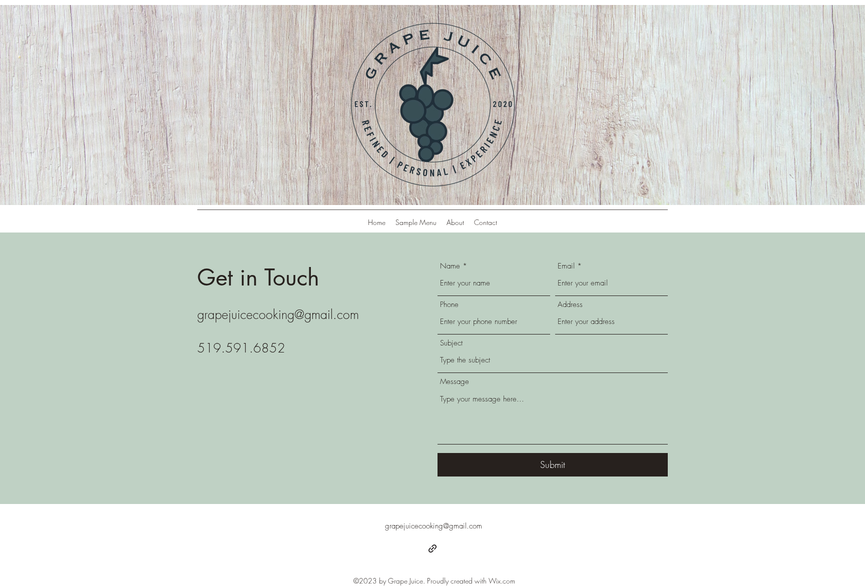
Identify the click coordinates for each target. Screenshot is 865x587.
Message (454, 382)
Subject (451, 343)
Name (450, 266)
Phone (449, 304)
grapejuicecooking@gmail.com (278, 314)
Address (570, 304)
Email (566, 266)
